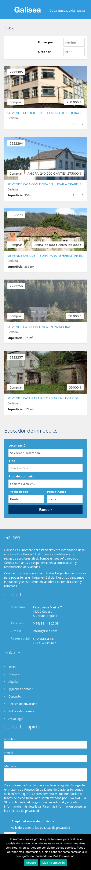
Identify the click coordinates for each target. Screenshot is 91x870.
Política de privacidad (22, 704)
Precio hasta (56, 492)
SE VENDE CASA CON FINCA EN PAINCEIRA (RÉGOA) (38, 327)
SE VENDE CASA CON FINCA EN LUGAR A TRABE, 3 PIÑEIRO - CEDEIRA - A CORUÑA (44, 184)
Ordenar (44, 52)
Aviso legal (15, 719)
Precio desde (18, 492)
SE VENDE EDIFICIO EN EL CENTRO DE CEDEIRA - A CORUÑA (44, 113)
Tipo (11, 461)
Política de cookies (21, 711)
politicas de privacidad (55, 828)
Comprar (14, 674)
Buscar (45, 509)
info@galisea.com (45, 631)
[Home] (49, 9)
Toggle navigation (8, 10)
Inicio (12, 667)
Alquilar (13, 682)
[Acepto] (86, 852)
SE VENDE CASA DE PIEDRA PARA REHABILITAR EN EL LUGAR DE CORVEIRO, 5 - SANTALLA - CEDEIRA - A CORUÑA (45, 256)
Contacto (14, 696)
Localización (17, 445)
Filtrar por (45, 42)
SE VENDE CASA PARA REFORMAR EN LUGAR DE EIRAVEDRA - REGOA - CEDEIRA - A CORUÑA (43, 398)
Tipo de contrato (21, 476)
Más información (53, 862)
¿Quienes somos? (20, 689)
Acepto (31, 862)
